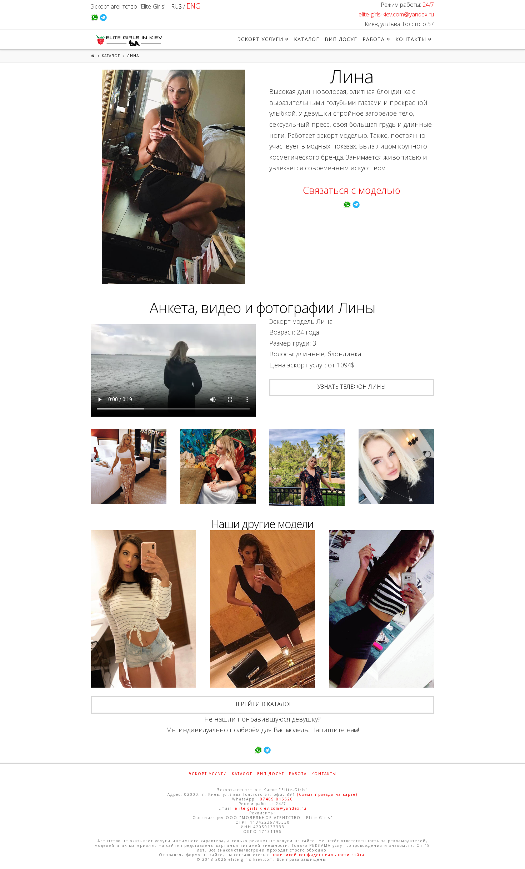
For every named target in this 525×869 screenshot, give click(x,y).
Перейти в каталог (262, 704)
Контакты (323, 773)
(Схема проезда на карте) (327, 794)
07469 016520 (276, 799)
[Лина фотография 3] (218, 466)
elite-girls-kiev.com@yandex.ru (396, 14)
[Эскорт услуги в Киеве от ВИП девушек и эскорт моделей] (128, 40)
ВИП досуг (270, 773)
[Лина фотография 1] (173, 177)
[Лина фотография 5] (396, 466)
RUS (176, 6)
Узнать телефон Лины (352, 387)
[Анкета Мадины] (143, 609)
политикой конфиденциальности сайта (318, 854)
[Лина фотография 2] (128, 466)
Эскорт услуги (208, 773)
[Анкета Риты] (381, 609)
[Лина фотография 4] (307, 467)
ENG (193, 6)
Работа (298, 773)
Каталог (111, 55)
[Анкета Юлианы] (262, 609)
